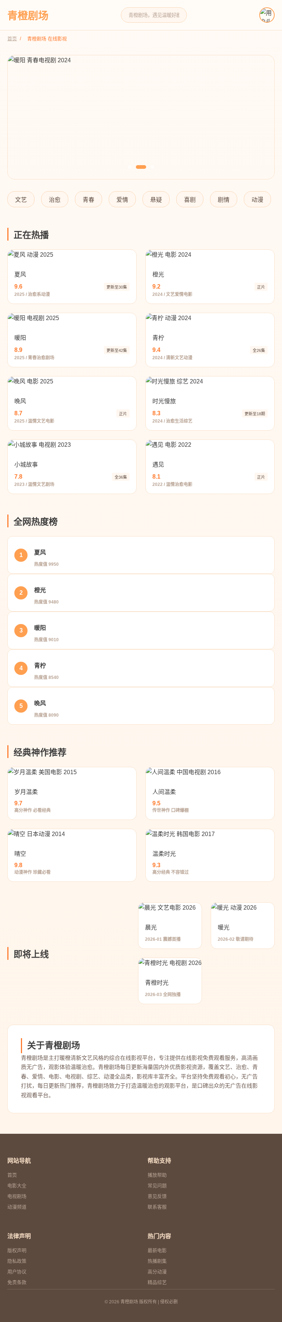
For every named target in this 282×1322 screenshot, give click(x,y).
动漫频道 (16, 1207)
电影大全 (16, 1185)
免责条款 (16, 1282)
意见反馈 (157, 1196)
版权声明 (16, 1250)
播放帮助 (157, 1175)
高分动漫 (157, 1271)
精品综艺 (157, 1282)
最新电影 (157, 1250)
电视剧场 (16, 1196)
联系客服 (157, 1207)
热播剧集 (157, 1261)
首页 (12, 38)
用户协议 (16, 1271)
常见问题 (157, 1185)
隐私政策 (16, 1261)
